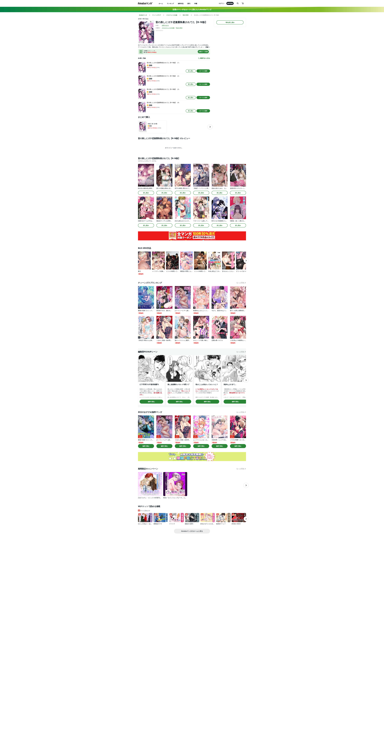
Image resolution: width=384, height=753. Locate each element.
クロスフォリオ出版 (168, 28)
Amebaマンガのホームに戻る (192, 531)
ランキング (170, 3)
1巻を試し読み (229, 22)
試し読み (190, 71)
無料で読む (151, 401)
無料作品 (181, 3)
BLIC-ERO (179, 28)
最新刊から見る (205, 58)
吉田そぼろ (165, 25)
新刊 (189, 3)
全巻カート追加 (203, 51)
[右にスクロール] (210, 126)
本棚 (195, 3)
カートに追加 (203, 71)
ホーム (161, 3)
